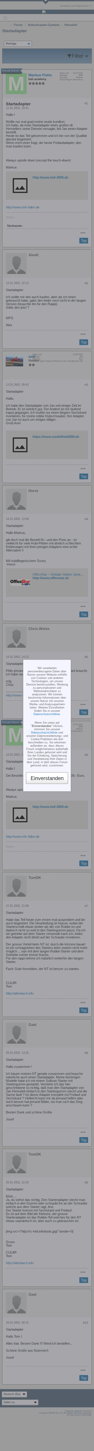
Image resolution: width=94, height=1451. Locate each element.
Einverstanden (47, 778)
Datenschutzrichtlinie (46, 714)
